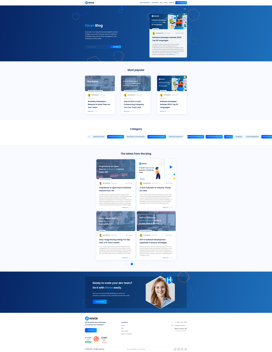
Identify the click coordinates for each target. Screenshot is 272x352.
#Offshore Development (176, 137)
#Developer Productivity (116, 137)
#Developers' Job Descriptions (136, 137)
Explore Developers (145, 3)
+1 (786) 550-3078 (180, 322)
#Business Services (98, 137)
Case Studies (155, 3)
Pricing (165, 3)
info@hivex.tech (179, 326)
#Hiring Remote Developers (157, 137)
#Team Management (252, 137)
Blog (161, 3)
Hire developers (181, 3)
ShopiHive (171, 3)
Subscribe (115, 47)
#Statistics (239, 137)
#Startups (228, 137)
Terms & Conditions (132, 349)
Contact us (91, 330)
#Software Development (214, 137)
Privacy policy (141, 349)
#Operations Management (195, 137)
